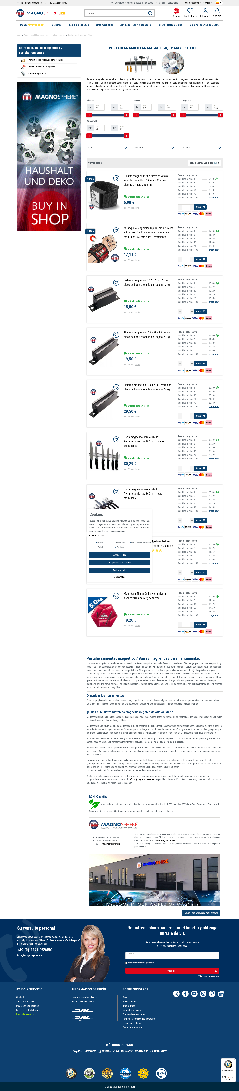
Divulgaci (101, 535)
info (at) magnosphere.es (141, 779)
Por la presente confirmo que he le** (141, 963)
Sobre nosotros (192, 3)
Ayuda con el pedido (25, 1001)
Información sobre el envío (84, 997)
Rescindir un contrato (26, 1014)
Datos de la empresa (132, 1027)
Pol (92, 535)
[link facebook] (185, 994)
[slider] (89, 115)
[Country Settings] (218, 2)
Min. (97, 105)
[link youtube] (194, 994)
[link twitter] (176, 994)
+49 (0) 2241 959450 (58, 2)
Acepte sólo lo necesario (120, 562)
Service (206, 3)
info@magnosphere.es (31, 2)
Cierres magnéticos (37, 73)
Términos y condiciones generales (139, 1018)
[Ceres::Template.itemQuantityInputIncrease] (192, 207)
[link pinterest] (212, 994)
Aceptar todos (119, 554)
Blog (125, 997)
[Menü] (234, 1060)
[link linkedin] (221, 994)
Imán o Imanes (130, 1005)
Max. (122, 105)
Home (18, 35)
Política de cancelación (83, 1001)
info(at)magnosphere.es (165, 840)
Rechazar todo (119, 570)
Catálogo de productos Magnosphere (201, 912)
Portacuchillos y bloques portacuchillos (45, 60)
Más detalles (119, 577)
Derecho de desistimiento (28, 1010)
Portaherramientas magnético (41, 66)
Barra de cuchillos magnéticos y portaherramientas (44, 35)
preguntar (214, 197)
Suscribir (171, 971)
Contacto (20, 997)
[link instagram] (203, 994)
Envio (137, 208)
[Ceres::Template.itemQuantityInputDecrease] (180, 207)
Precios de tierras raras (134, 1014)
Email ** (131, 954)
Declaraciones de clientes (28, 1005)
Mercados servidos (132, 1010)
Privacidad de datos (132, 1023)
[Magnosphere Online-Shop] (40, 12)
